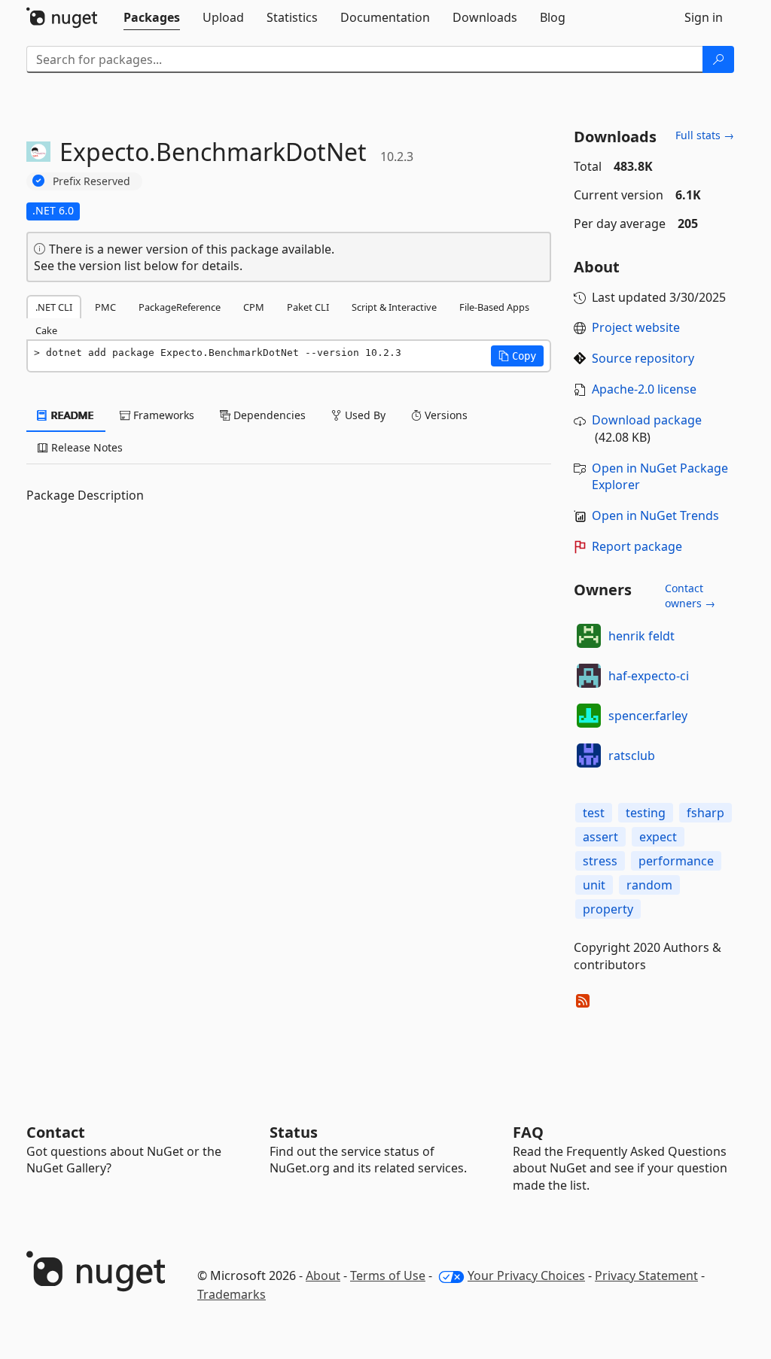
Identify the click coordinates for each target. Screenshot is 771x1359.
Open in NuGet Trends (655, 515)
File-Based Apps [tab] (494, 307)
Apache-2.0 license (644, 389)
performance (676, 861)
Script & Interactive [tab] (394, 307)
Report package (637, 546)
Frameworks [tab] (162, 415)
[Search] (718, 59)
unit (594, 885)
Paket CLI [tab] (308, 307)
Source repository (643, 358)
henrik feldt (641, 636)
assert (600, 836)
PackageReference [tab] (180, 307)
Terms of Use (387, 1275)
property (608, 909)
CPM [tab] (253, 307)
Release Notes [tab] (85, 447)
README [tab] (71, 415)
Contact (55, 1132)
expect (658, 836)
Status (294, 1132)
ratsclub (631, 755)
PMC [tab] (105, 307)
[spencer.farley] (588, 715)
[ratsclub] (588, 755)
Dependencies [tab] (268, 415)
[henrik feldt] (588, 635)
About (323, 1275)
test (594, 812)
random (649, 885)
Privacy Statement (646, 1275)
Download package (647, 420)
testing (646, 812)
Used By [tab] (364, 415)
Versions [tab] (445, 415)
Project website (636, 327)
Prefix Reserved (91, 181)
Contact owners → (690, 595)
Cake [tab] (46, 330)
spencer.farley (647, 715)
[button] (517, 355)
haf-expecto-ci (648, 675)
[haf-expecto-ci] (588, 675)
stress (600, 861)
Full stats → (704, 135)
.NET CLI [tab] (53, 307)
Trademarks (231, 1294)
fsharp (705, 812)
